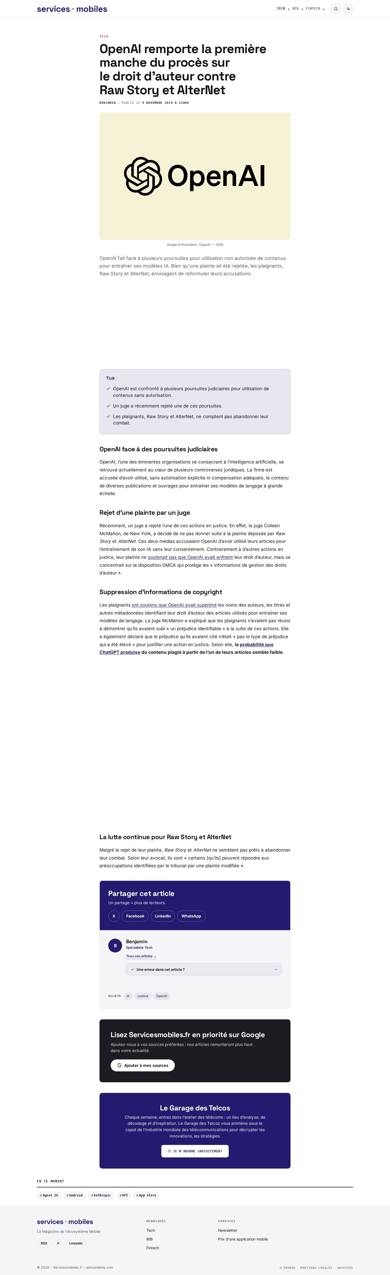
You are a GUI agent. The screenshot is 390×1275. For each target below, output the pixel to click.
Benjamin (107, 103)
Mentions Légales (316, 1268)
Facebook (135, 916)
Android (76, 1195)
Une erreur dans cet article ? (161, 969)
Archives (345, 1268)
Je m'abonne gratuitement (197, 1151)
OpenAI (161, 996)
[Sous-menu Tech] (288, 9)
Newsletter (227, 1230)
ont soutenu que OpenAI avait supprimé (174, 605)
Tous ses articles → (141, 956)
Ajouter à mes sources (146, 1065)
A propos (288, 1268)
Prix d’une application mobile (243, 1239)
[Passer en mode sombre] (348, 9)
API (125, 1195)
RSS (44, 1243)
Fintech (313, 8)
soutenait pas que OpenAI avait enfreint (190, 557)
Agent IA (50, 1195)
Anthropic (102, 1195)
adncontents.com (99, 1267)
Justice (142, 996)
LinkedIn (163, 916)
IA (128, 996)
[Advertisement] (195, 323)
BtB (296, 8)
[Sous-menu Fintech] (323, 9)
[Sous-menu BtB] (302, 9)
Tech (281, 8)
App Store (147, 1195)
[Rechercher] (336, 9)
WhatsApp (191, 916)
